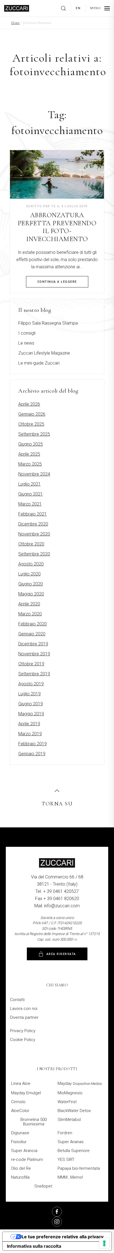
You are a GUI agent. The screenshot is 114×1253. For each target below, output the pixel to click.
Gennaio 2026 (31, 414)
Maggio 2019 (31, 713)
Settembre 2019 (34, 673)
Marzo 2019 (30, 733)
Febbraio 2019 (32, 743)
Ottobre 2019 (31, 663)
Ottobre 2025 (31, 424)
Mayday (80, 1083)
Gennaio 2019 (31, 753)
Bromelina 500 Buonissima (33, 1121)
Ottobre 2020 (31, 544)
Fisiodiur (19, 1141)
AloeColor (20, 1110)
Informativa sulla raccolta (34, 1246)
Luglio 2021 (29, 484)
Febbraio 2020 (32, 623)
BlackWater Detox (74, 1110)
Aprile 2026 (29, 404)
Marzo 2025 (30, 464)
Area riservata (61, 954)
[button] (65, 8)
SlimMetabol (69, 1119)
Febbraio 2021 (32, 514)
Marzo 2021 (30, 504)
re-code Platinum (27, 1159)
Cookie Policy (22, 1039)
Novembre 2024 (34, 474)
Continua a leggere (57, 282)
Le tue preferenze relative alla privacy (62, 1236)
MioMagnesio (70, 1092)
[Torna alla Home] (16, 8)
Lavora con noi (23, 1008)
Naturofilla (20, 1177)
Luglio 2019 (29, 693)
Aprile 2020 (29, 604)
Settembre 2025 (34, 434)
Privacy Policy (22, 1030)
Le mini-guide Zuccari (38, 363)
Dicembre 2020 (33, 524)
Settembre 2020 (34, 554)
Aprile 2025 (29, 454)
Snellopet (43, 1186)
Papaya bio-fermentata (79, 1168)
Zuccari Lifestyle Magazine (44, 353)
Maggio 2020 (31, 594)
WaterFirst (67, 1101)
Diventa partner (24, 1017)
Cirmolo (18, 1101)
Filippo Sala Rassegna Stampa (48, 323)
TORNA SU (57, 803)
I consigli (26, 333)
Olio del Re (21, 1168)
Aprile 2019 (29, 723)
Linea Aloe (20, 1083)
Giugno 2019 (30, 703)
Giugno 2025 (30, 444)
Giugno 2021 (30, 494)
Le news (26, 343)
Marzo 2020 (30, 614)
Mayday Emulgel (26, 1092)
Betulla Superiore (74, 1150)
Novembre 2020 (34, 534)
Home (15, 22)
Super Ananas (71, 1141)
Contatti (17, 999)
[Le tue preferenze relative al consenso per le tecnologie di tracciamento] (104, 1243)
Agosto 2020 (31, 564)
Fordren (65, 1132)
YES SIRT (66, 1159)
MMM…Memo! (70, 1177)
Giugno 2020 (30, 584)
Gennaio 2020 (31, 633)
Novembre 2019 (34, 653)
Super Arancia (24, 1150)
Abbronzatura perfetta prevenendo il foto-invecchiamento (57, 227)
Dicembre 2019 (33, 643)
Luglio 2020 (29, 574)
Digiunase (20, 1132)
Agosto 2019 (31, 683)
